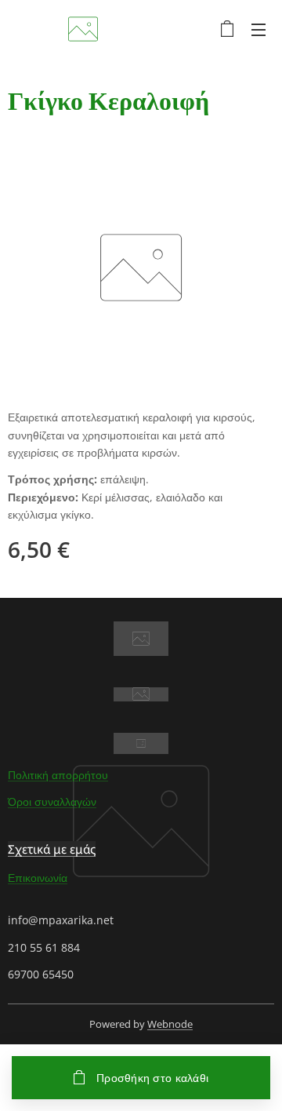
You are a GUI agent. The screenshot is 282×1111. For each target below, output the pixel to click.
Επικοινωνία (37, 877)
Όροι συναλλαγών (52, 801)
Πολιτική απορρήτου (58, 774)
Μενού (258, 29)
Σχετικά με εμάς (52, 849)
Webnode (170, 1024)
